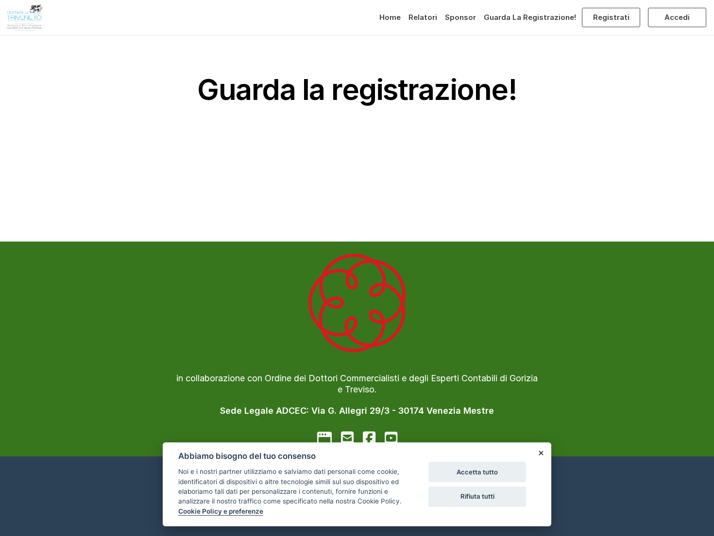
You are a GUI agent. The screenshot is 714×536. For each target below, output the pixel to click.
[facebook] (369, 438)
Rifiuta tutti (477, 496)
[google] (324, 438)
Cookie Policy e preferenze (220, 511)
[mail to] (347, 438)
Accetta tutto (477, 472)
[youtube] (391, 438)
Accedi (677, 17)
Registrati (611, 17)
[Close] (540, 453)
